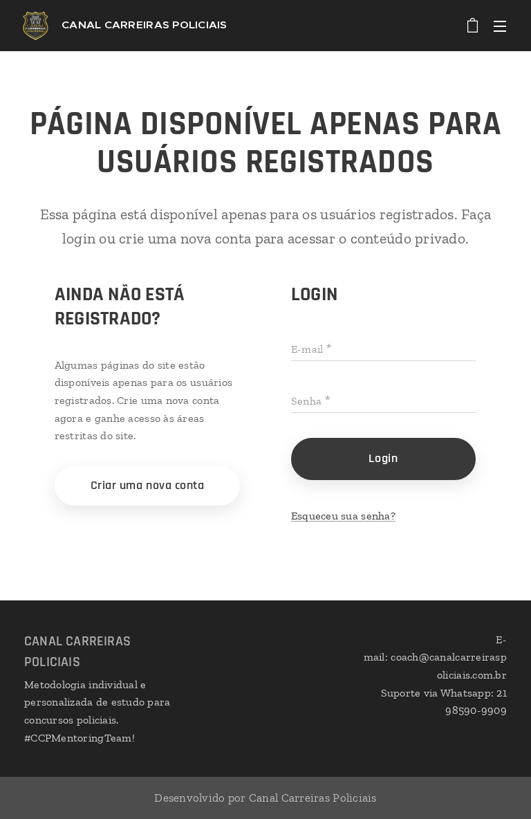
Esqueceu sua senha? (343, 515)
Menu (500, 25)
